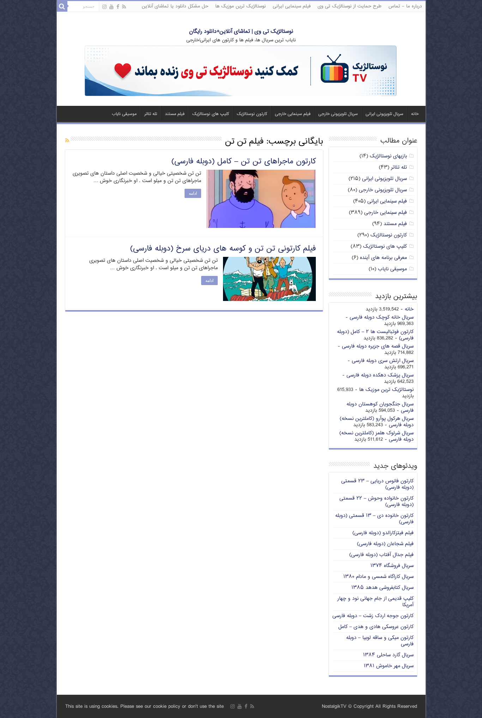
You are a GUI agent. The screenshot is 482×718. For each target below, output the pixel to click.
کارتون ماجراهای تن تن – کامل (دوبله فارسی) (243, 161)
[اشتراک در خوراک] (67, 141)
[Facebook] (118, 7)
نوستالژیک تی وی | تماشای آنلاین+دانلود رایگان (241, 31)
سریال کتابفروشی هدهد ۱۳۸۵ (382, 587)
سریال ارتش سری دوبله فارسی (383, 360)
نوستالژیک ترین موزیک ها (240, 6)
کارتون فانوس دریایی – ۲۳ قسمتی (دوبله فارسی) (377, 484)
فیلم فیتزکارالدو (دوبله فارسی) (383, 533)
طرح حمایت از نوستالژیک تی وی (349, 6)
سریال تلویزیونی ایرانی (384, 114)
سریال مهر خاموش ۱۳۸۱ (389, 666)
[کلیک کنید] (241, 71)
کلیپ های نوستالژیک (210, 114)
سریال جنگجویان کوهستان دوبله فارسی (380, 407)
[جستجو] (62, 6)
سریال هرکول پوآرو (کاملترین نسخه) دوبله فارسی (377, 421)
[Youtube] (111, 7)
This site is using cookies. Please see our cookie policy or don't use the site (144, 706)
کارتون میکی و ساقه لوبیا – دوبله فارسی (380, 640)
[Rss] (124, 7)
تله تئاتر (150, 114)
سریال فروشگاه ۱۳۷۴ (392, 565)
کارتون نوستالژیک (252, 114)
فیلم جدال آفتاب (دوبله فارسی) (381, 554)
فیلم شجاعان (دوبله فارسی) (385, 543)
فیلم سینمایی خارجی (293, 114)
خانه (414, 114)
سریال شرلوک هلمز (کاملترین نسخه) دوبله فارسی (376, 436)
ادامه (193, 193)
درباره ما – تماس (405, 6)
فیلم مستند (175, 114)
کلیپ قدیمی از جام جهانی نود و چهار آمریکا (375, 601)
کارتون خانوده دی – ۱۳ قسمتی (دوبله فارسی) (374, 518)
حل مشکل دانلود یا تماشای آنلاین (175, 6)
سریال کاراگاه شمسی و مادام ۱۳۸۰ (378, 576)
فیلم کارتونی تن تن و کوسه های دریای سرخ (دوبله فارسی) (223, 248)
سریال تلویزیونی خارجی (338, 114)
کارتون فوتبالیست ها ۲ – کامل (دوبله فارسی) (375, 335)
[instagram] (104, 7)
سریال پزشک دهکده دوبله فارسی (380, 375)
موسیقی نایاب (124, 114)
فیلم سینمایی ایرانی (292, 6)
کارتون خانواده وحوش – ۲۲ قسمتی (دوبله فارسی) (376, 501)
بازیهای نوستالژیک (388, 156)
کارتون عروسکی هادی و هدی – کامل (376, 626)
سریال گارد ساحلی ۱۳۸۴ (388, 655)
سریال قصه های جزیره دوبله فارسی (378, 346)
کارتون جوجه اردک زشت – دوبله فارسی (373, 615)
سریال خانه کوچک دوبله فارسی (382, 317)
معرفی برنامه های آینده (383, 257)
